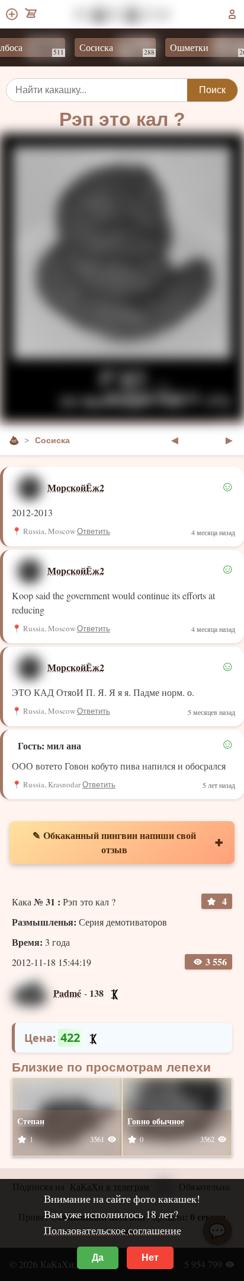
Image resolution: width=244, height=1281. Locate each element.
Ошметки (202, 48)
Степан (30, 1121)
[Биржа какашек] (32, 14)
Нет (150, 1258)
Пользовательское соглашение (112, 1230)
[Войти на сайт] (232, 14)
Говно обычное (155, 1121)
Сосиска (108, 48)
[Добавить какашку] (13, 14)
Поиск (212, 90)
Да (98, 1258)
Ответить (93, 531)
